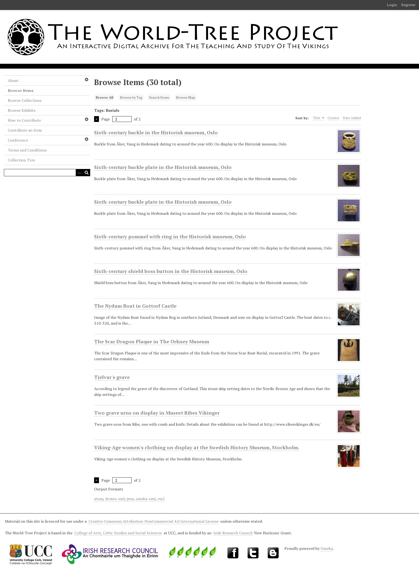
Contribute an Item (25, 130)
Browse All (104, 97)
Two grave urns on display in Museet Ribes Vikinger (157, 412)
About (13, 80)
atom (98, 498)
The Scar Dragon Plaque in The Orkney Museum (151, 341)
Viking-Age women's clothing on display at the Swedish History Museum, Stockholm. (196, 447)
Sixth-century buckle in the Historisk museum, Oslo (156, 132)
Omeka (327, 548)
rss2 (161, 498)
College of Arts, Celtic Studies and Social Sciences (118, 533)
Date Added (352, 117)
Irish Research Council (232, 533)
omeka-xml (145, 498)
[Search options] (79, 172)
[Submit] (86, 172)
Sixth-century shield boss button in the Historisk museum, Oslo (170, 271)
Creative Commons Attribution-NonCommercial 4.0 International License (153, 521)
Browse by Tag (131, 97)
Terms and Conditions (27, 150)
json (130, 498)
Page (105, 119)
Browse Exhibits (21, 110)
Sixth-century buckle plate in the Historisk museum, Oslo (163, 167)
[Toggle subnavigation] (86, 79)
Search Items (159, 97)
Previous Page (96, 119)
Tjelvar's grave (112, 377)
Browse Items (20, 90)
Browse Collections (24, 100)
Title (317, 117)
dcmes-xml (115, 498)
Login (392, 5)
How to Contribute (24, 120)
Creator (333, 117)
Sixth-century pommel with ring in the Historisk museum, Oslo (170, 236)
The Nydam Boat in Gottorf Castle (135, 306)
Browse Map (185, 97)
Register (408, 5)
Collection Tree (21, 160)
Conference (18, 140)
